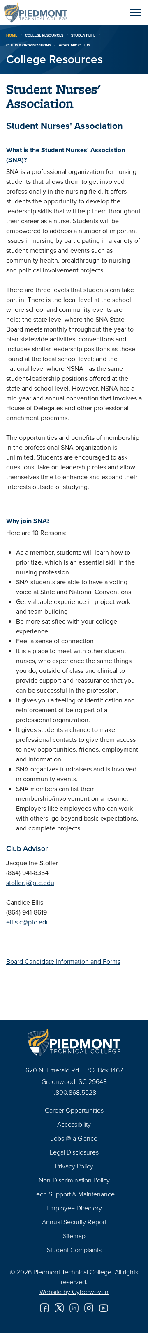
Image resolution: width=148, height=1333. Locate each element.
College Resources (44, 35)
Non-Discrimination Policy (74, 1179)
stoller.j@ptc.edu (30, 882)
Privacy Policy (74, 1166)
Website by (74, 1291)
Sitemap (74, 1235)
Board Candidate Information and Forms (63, 961)
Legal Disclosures (74, 1152)
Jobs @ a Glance (74, 1138)
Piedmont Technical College (39, 12)
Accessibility (74, 1124)
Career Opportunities (74, 1110)
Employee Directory (74, 1207)
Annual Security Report (74, 1221)
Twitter (59, 1307)
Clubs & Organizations (28, 45)
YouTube (103, 1307)
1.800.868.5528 (74, 1092)
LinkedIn (74, 1307)
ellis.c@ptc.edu (28, 921)
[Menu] (135, 12)
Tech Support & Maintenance (74, 1193)
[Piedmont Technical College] (74, 1042)
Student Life (83, 35)
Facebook (44, 1307)
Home (11, 35)
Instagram (88, 1307)
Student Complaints (74, 1249)
